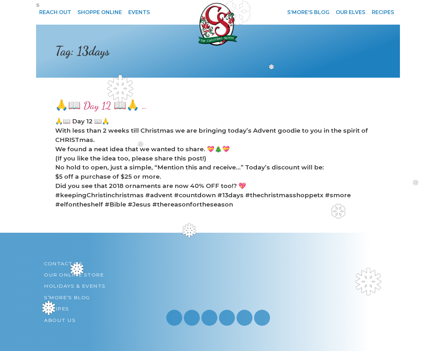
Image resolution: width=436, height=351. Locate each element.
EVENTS (139, 12)
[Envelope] (244, 318)
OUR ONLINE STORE (74, 275)
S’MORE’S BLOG (308, 12)
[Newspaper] (262, 318)
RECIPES (383, 12)
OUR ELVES (350, 12)
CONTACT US (63, 264)
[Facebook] (209, 318)
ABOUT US (60, 320)
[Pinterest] (227, 318)
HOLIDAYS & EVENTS (75, 286)
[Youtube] (192, 318)
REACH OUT (55, 12)
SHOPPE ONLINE (100, 12)
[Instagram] (174, 318)
